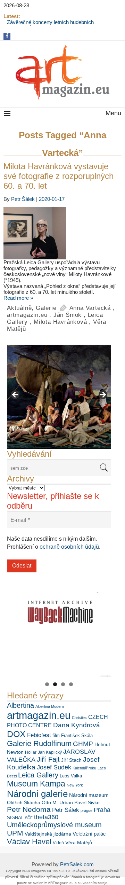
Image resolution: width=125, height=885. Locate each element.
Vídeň (58, 842)
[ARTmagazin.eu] (62, 72)
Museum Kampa (36, 783)
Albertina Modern (49, 706)
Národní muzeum (89, 795)
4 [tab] (71, 684)
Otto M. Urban (57, 802)
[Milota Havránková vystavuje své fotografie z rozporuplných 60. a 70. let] (62, 233)
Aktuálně (19, 308)
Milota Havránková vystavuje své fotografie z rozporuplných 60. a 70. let (58, 176)
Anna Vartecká (90, 308)
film (56, 735)
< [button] (15, 395)
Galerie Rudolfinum (39, 743)
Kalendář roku (84, 768)
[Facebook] (7, 36)
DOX (16, 734)
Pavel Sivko (87, 802)
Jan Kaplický (50, 752)
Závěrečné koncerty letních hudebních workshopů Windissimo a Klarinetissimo (52, 25)
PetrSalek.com (77, 864)
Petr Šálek (23, 199)
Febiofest (39, 734)
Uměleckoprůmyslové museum (54, 825)
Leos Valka (71, 775)
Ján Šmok (67, 315)
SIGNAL (15, 817)
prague (86, 810)
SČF (29, 818)
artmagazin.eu (27, 315)
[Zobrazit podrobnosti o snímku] (59, 397)
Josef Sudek (54, 767)
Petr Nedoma (29, 809)
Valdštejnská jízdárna (48, 834)
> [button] (102, 395)
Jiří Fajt (48, 759)
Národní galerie (37, 794)
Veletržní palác (89, 834)
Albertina (20, 705)
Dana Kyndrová (76, 725)
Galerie (46, 308)
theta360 (46, 817)
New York (75, 785)
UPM (15, 833)
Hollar (30, 752)
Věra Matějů (78, 842)
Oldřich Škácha (23, 802)
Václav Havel (29, 841)
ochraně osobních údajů (69, 547)
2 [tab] (55, 684)
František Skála (77, 735)
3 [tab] (63, 684)
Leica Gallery (38, 775)
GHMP (83, 743)
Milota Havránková (60, 322)
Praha (102, 809)
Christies (79, 717)
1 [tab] (47, 684)
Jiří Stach (71, 760)
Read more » (18, 298)
